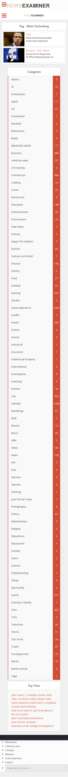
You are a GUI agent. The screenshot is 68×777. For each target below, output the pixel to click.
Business (30, 50)
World (46, 50)
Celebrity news (12, 746)
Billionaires (11, 742)
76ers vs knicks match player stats (31, 699)
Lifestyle (9, 750)
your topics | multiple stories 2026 (31, 695)
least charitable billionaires (27, 718)
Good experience (13, 758)
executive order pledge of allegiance (32, 726)
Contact (9, 762)
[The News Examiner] (28, 5)
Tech (28, 34)
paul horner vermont (23, 722)
